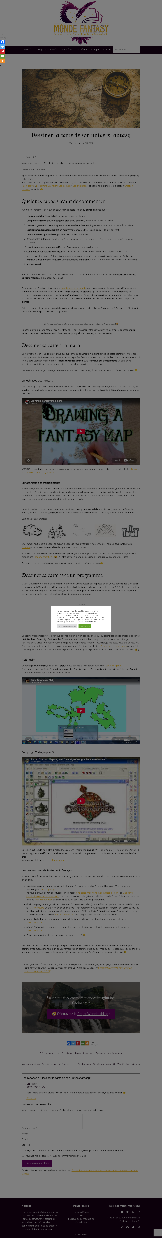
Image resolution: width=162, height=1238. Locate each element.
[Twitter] (2, 46)
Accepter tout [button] (85, 626)
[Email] (2, 56)
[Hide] (1, 65)
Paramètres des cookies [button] (67, 626)
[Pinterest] (2, 51)
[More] (2, 61)
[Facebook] (2, 42)
